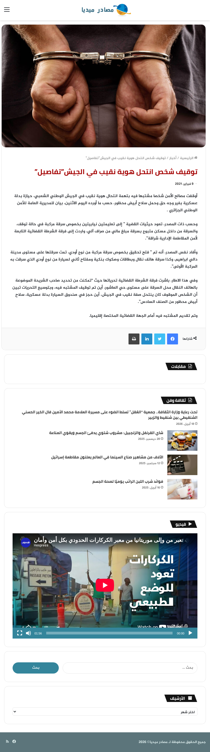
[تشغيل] (190, 633)
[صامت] (28, 633)
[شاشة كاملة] (19, 633)
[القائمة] (7, 12)
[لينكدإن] (146, 338)
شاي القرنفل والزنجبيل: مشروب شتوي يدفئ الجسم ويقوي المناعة (106, 432)
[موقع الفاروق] (105, 10)
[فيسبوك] (172, 338)
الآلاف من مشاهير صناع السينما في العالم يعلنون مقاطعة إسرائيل (107, 457)
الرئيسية (187, 158)
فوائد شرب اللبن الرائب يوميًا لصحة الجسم (127, 481)
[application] (105, 586)
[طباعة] (134, 338)
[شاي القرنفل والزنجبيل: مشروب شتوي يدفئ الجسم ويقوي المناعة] (182, 440)
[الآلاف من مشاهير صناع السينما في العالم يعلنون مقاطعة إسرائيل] (182, 465)
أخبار (172, 158)
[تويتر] (159, 338)
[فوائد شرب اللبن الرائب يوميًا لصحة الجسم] (182, 489)
